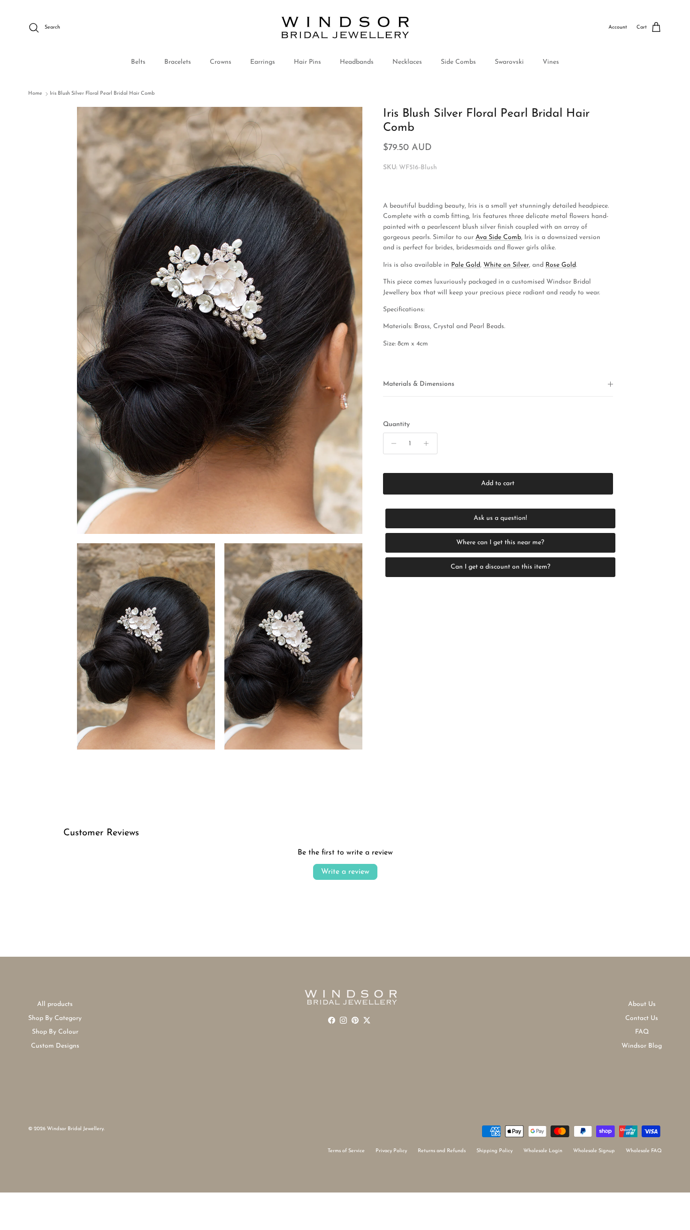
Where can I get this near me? (500, 542)
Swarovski (509, 62)
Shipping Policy (494, 1151)
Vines (551, 62)
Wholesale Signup (594, 1151)
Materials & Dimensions (418, 384)
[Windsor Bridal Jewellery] (345, 27)
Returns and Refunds (442, 1151)
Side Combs (458, 62)
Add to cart (497, 483)
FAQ (642, 1031)
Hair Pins (307, 62)
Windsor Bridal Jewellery (75, 1129)
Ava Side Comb (498, 237)
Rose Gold (560, 265)
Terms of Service (346, 1151)
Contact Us (641, 1018)
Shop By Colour (55, 1031)
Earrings (262, 62)
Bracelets (177, 62)
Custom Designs (55, 1046)
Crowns (220, 62)
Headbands (357, 62)
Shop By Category (55, 1018)
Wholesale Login (542, 1151)
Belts (138, 62)
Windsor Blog (641, 1046)
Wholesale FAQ (644, 1151)
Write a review (345, 872)
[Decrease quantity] (391, 443)
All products (55, 1004)
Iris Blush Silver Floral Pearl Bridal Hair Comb (102, 93)
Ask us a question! (500, 518)
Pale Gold (465, 265)
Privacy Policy (391, 1151)
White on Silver (506, 265)
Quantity (396, 424)
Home (35, 93)
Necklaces (407, 62)
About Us (642, 1004)
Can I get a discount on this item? (500, 566)
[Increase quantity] (429, 443)
